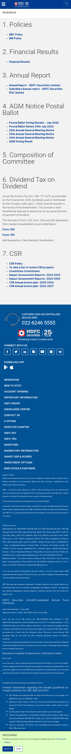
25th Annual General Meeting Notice (31, 134)
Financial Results (19, 61)
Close (18, 749)
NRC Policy (16, 34)
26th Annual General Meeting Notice (31, 130)
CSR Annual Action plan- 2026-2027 (31, 286)
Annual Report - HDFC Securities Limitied (34, 85)
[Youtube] (42, 351)
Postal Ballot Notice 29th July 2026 (31, 126)
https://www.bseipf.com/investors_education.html (19, 676)
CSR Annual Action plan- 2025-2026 (31, 282)
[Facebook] (7, 351)
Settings (7, 742)
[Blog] (33, 351)
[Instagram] (51, 351)
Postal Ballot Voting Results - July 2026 (34, 122)
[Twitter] (16, 351)
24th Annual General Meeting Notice (31, 137)
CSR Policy (15, 263)
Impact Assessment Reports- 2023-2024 (34, 275)
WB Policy (15, 38)
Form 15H (8, 234)
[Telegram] (60, 351)
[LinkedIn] (25, 351)
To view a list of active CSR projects (31, 267)
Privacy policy (61, 739)
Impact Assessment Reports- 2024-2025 (34, 278)
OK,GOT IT (8, 749)
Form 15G (8, 229)
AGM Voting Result (21, 141)
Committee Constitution (24, 271)
